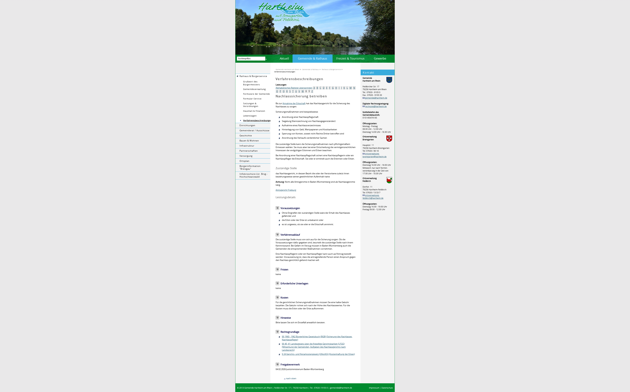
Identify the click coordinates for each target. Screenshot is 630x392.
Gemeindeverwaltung (254, 89)
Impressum (374, 388)
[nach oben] (284, 378)
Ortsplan (244, 161)
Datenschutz (387, 388)
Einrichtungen (247, 125)
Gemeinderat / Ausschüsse (254, 130)
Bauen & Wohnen (249, 140)
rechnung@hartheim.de (376, 106)
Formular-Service (252, 98)
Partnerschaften (249, 150)
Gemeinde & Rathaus (312, 58)
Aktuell (284, 58)
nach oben (291, 378)
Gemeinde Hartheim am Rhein (287, 69)
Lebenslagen (250, 116)
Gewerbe (380, 58)
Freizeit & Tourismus (350, 58)
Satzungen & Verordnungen (250, 104)
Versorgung (246, 156)
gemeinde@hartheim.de (376, 98)
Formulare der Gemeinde (256, 94)
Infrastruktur (247, 145)
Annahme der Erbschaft (294, 103)
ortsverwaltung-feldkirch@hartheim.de (373, 196)
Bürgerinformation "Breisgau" (250, 167)
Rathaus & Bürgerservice (253, 76)
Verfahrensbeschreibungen (257, 120)
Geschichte (246, 135)
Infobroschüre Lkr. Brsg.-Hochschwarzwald (254, 175)
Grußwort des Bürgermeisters (251, 83)
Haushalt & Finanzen (254, 111)
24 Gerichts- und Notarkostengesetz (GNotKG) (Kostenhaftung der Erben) (319, 354)
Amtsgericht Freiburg (286, 190)
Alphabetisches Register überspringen (294, 87)
